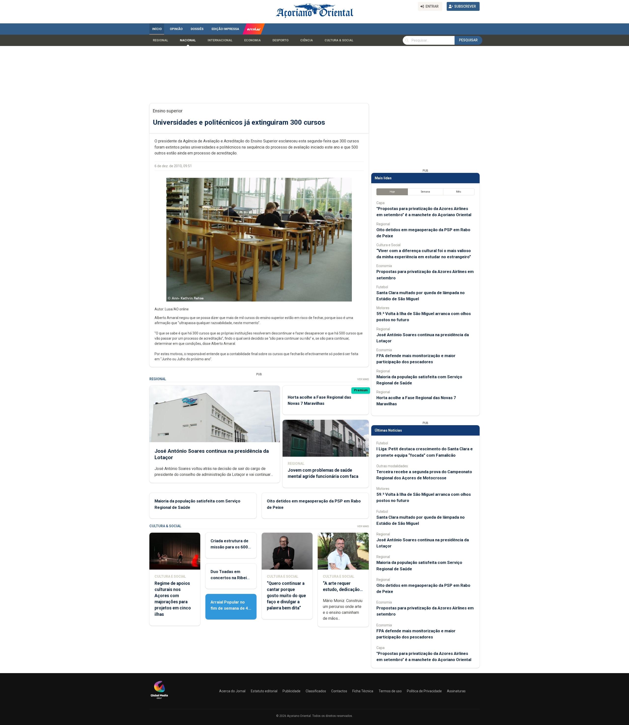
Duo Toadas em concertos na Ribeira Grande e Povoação (231, 577)
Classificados (316, 691)
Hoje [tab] (392, 191)
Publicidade (291, 691)
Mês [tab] (458, 191)
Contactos (339, 691)
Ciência (306, 40)
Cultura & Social (339, 40)
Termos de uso (390, 691)
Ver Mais (363, 379)
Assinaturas (456, 691)
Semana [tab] (425, 191)
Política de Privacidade (424, 691)
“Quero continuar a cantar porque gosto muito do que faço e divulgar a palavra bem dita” (286, 596)
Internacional (220, 40)
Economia (252, 40)
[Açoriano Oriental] (159, 699)
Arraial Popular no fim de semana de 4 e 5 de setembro (229, 608)
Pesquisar (468, 40)
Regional (160, 40)
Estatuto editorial (264, 691)
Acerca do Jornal (232, 691)
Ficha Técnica (362, 691)
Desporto (280, 40)
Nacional (188, 40)
